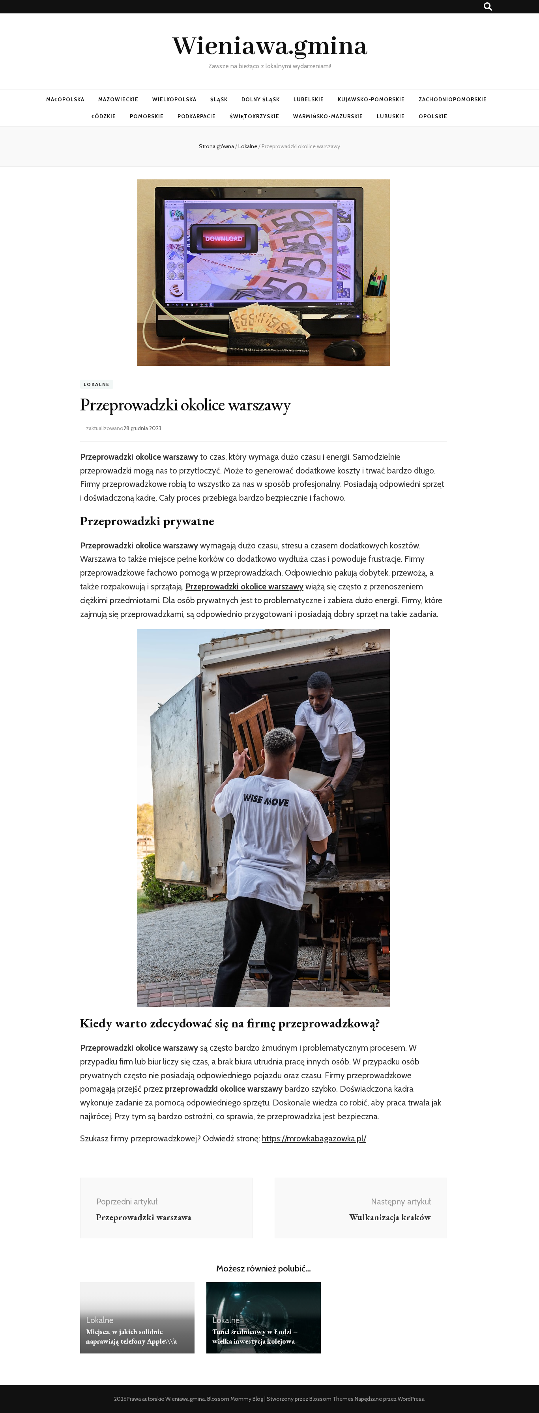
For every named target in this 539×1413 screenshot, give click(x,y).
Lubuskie (391, 116)
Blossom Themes (331, 1398)
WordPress (411, 1398)
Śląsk (219, 99)
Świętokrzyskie (254, 116)
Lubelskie (309, 99)
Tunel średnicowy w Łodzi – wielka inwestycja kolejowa (255, 1336)
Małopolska (65, 99)
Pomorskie (147, 116)
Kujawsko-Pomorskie (371, 99)
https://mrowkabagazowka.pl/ (314, 1138)
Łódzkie (104, 116)
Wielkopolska (174, 99)
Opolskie (433, 116)
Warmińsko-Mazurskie (328, 116)
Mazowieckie (118, 99)
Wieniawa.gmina (269, 46)
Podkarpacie (197, 116)
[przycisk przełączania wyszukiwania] (488, 6)
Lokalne (97, 384)
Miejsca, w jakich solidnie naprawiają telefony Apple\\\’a (131, 1336)
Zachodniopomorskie (453, 99)
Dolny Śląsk (260, 99)
